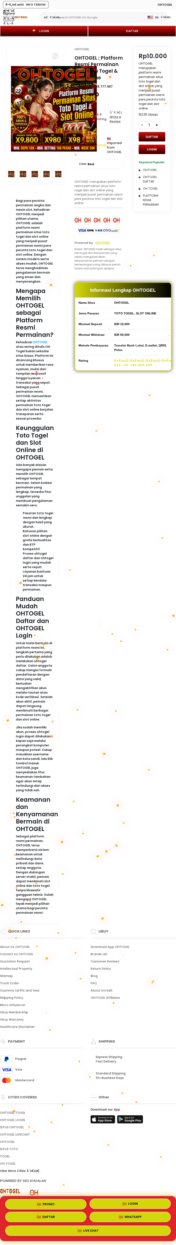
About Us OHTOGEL (15, 947)
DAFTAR (132, 31)
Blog (94, 976)
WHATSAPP (133, 1218)
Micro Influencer (12, 1005)
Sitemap (6, 976)
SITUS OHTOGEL (12, 1127)
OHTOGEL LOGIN (12, 1120)
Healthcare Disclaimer (17, 1027)
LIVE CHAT (91, 1232)
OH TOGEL (7, 1163)
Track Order (9, 983)
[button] (55, 56)
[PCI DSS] (10, 1192)
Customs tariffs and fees (19, 990)
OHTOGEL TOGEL (12, 1113)
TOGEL (5, 1156)
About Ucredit (101, 990)
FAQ (94, 983)
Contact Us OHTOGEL (16, 954)
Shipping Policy (11, 998)
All (46, 17)
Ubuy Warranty (12, 1019)
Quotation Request (15, 961)
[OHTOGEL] (21, 17)
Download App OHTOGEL (110, 947)
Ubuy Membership (14, 1012)
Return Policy (101, 969)
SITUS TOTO (9, 1149)
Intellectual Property (16, 969)
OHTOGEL (40, 342)
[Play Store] (130, 1120)
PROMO (49, 1204)
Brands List (99, 954)
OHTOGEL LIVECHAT (15, 1134)
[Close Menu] (8, 18)
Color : (86, 164)
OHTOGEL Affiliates (105, 998)
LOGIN (44, 31)
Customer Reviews (105, 961)
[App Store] (103, 1120)
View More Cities (13, 1171)
